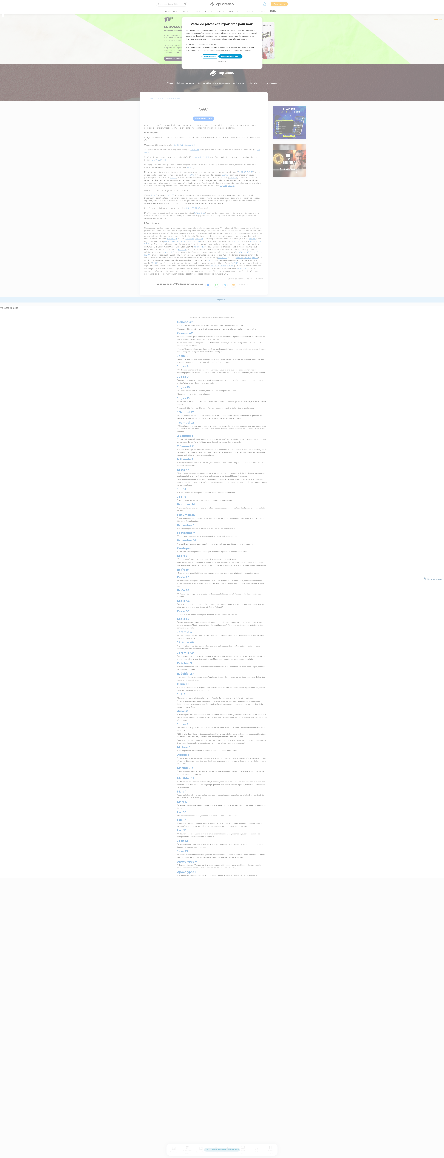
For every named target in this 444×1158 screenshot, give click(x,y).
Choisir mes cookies (210, 56)
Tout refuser (222, 61)
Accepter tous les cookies (230, 56)
